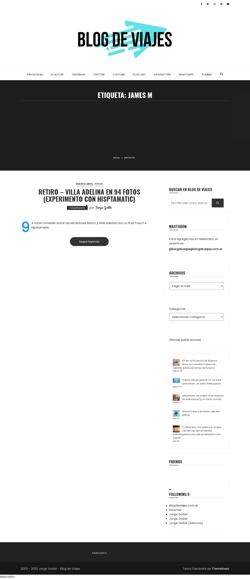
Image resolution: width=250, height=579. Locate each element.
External (175, 510)
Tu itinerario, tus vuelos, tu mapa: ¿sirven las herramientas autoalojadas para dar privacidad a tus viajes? (197, 432)
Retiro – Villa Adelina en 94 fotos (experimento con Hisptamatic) (89, 195)
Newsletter (162, 74)
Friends (175, 461)
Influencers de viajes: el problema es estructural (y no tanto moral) (202, 397)
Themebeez (220, 569)
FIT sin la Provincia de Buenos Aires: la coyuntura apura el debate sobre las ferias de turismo (195, 364)
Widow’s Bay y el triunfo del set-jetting (201, 413)
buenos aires (84, 184)
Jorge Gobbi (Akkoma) (186, 523)
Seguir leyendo (89, 241)
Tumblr (207, 74)
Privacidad (35, 74)
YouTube (119, 74)
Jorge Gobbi (103, 207)
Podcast (139, 74)
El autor (57, 74)
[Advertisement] (125, 128)
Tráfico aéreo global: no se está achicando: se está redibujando (201, 381)
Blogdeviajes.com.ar (183, 505)
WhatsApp (186, 74)
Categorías (177, 309)
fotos (99, 184)
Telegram (78, 74)
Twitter (99, 74)
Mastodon (99, 553)
